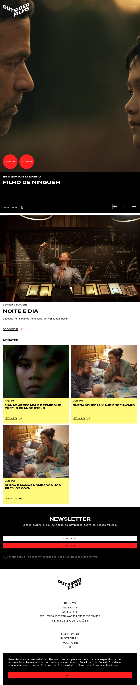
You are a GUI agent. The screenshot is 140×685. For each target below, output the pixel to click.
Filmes (70, 603)
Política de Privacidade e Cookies (70, 616)
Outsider (70, 612)
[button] (115, 206)
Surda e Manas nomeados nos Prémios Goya (33, 487)
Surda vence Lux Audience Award (104, 405)
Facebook (70, 634)
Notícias (70, 607)
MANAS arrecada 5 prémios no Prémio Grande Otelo (33, 406)
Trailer (10, 161)
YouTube (70, 642)
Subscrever (70, 545)
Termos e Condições (70, 620)
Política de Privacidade (38, 557)
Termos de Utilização (65, 557)
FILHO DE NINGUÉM (32, 182)
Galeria (27, 161)
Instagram (70, 638)
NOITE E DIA (20, 311)
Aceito (70, 675)
